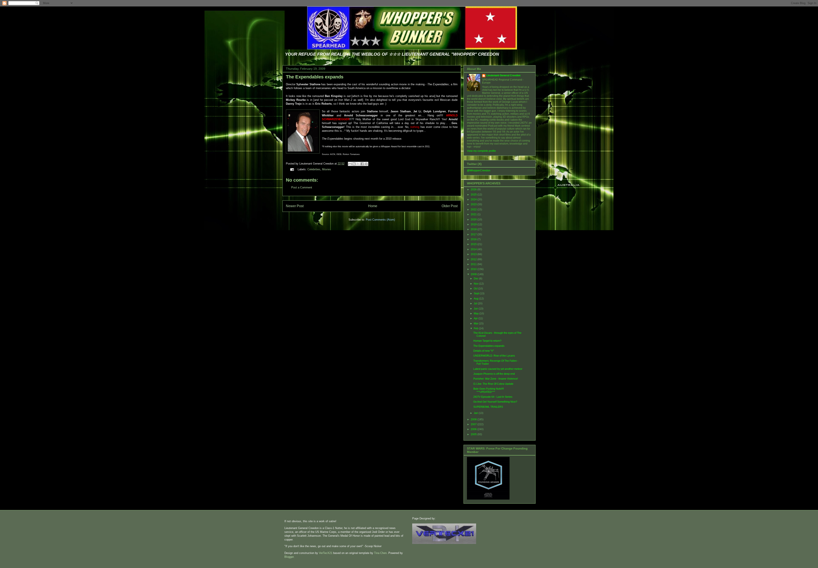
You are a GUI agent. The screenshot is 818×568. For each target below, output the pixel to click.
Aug (476, 298)
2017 (474, 234)
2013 (474, 254)
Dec (476, 278)
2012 (474, 259)
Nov (476, 283)
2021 (474, 214)
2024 (474, 199)
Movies (326, 169)
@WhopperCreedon (478, 170)
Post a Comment (301, 187)
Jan (476, 413)
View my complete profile (481, 150)
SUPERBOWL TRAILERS (488, 406)
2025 (474, 194)
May (476, 313)
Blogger (289, 556)
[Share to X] (358, 164)
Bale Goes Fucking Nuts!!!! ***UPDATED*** (488, 390)
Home (372, 206)
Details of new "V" (483, 350)
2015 (474, 244)
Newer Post (295, 206)
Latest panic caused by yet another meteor (497, 368)
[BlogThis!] (354, 164)
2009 (474, 274)
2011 (474, 264)
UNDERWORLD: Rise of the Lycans (494, 355)
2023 (474, 204)
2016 (474, 239)
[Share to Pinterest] (366, 164)
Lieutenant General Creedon (503, 75)
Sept (477, 293)
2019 (474, 224)
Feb (476, 328)
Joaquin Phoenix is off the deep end (494, 373)
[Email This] (350, 164)
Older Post (450, 206)
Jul (476, 303)
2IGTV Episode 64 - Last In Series (492, 396)
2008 (474, 419)
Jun (476, 308)
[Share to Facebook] (362, 164)
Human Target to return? (487, 340)
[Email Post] (292, 169)
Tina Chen (380, 553)
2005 (474, 434)
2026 (474, 189)
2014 (474, 249)
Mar (476, 323)
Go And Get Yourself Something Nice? (495, 401)
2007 (474, 424)
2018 (474, 229)
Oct (476, 288)
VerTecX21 (325, 553)
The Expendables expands (314, 76)
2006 (474, 429)
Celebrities (313, 169)
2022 (474, 209)
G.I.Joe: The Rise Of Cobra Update (493, 383)
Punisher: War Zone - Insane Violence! (495, 378)
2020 (474, 219)
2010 (474, 269)
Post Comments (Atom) (380, 219)
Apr (476, 318)
